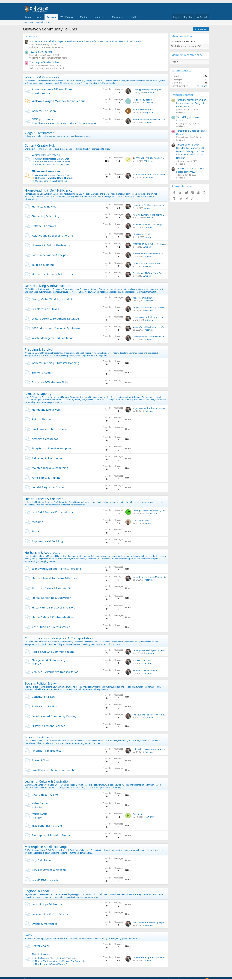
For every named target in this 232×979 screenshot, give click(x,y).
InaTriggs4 (151, 102)
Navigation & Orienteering (48, 660)
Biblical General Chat (44, 958)
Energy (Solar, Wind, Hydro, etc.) (52, 299)
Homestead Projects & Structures (52, 274)
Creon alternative (141, 520)
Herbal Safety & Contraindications (53, 617)
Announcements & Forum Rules (52, 89)
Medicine (37, 522)
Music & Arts (39, 814)
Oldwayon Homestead (47, 171)
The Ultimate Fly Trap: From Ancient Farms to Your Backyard (161, 273)
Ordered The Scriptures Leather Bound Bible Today (156, 957)
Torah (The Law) (67, 958)
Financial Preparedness (46, 750)
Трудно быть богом (40, 51)
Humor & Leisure (68, 123)
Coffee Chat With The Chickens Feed (52, 164)
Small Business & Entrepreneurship (54, 770)
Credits (133, 16)
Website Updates (43, 93)
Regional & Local (37, 891)
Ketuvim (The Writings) (73, 961)
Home (39, 16)
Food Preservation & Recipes (50, 255)
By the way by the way (143, 109)
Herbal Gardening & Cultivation (51, 597)
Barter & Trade (41, 760)
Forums (51, 16)
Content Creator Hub (40, 145)
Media (83, 16)
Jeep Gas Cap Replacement (145, 670)
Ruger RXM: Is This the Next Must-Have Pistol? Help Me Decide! (162, 408)
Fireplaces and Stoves (45, 309)
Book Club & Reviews (45, 795)
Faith (28, 935)
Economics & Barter (39, 737)
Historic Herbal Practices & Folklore (53, 607)
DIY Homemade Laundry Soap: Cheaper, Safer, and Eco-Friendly (162, 336)
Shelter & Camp (41, 372)
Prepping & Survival (39, 349)
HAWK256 (149, 817)
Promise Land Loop (142, 660)
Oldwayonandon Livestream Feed (51, 180)
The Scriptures (41, 954)
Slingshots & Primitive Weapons (51, 448)
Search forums (42, 22)
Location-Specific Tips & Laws (50, 914)
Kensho (148, 523)
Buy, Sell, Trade (41, 860)
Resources (99, 16)
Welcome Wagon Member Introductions (48, 57)
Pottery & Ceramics (44, 226)
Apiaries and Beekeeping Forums (52, 235)
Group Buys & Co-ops (45, 879)
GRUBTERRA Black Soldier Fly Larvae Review (153, 244)
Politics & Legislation (44, 706)
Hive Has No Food (141, 234)
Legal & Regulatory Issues (48, 487)
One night (137, 814)
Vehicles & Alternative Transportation (55, 672)
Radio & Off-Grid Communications (53, 651)
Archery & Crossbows (45, 439)
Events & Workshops (44, 924)
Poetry (38, 817)
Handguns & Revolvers (46, 409)
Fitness (36, 531)
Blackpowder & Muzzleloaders (50, 429)
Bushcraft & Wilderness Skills (50, 382)
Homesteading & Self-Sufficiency (48, 190)
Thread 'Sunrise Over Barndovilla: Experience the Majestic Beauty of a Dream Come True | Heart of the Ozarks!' (191, 151)
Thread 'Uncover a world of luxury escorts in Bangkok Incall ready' (191, 103)
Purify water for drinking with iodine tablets (153, 317)
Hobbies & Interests (44, 123)
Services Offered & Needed (49, 870)
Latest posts (32, 36)
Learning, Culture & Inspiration (47, 781)
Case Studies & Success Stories (51, 627)
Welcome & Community (42, 77)
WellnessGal (151, 513)
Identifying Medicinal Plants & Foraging (56, 568)
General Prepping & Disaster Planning (55, 363)
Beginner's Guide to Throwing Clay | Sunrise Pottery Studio (160, 224)
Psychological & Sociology (47, 541)
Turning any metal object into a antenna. (152, 650)
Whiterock (149, 161)
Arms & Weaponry (38, 394)
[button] (75, 17)
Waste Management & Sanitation (53, 338)
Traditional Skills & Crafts (47, 825)
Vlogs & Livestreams (39, 133)
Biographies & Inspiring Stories (51, 835)
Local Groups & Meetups (47, 904)
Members (117, 16)
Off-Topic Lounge (42, 119)
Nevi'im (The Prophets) (46, 961)
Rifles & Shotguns (43, 419)
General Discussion (44, 111)
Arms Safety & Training (46, 477)
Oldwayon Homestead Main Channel (46, 47)
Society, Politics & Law (41, 683)
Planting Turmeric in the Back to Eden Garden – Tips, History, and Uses (165, 214)
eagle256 (149, 112)
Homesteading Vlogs (45, 206)
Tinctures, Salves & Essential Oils (52, 588)
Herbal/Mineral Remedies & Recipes (54, 578)
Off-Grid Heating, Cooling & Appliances (56, 328)
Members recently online (187, 55)
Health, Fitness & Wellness (44, 499)
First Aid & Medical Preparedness (52, 512)
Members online (181, 36)
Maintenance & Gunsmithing (50, 468)
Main (28, 16)
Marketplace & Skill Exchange (46, 847)
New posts (28, 22)
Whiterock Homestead (46, 155)
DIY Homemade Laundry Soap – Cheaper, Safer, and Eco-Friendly (163, 263)
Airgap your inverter (142, 297)
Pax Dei (38, 807)
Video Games (40, 803)
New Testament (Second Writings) (51, 964)
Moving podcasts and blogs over (148, 89)
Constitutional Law (43, 696)
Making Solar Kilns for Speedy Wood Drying (153, 327)
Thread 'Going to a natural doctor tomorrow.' (190, 170)
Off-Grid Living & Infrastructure (47, 286)
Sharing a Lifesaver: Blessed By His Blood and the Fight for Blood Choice (166, 510)
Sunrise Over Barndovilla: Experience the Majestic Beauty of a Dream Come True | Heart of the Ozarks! (85, 41)
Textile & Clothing (43, 265)
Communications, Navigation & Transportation (59, 638)
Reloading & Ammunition (47, 458)
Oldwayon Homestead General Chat (52, 175)
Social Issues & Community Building (54, 716)
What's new (66, 16)
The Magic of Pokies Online (44, 62)
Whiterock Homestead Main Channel (52, 161)
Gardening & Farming (45, 216)
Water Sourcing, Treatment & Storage (55, 318)
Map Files (39, 664)
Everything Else (89, 123)
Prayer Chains (41, 946)
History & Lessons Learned (48, 726)
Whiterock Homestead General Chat (52, 158)
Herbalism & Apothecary (42, 552)
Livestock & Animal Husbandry (51, 245)
